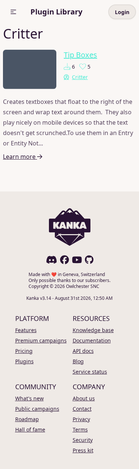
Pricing (24, 350)
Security (83, 439)
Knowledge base (93, 330)
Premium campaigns (41, 340)
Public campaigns (37, 408)
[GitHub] (89, 260)
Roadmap (27, 419)
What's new (29, 398)
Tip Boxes (80, 55)
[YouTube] (77, 260)
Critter (80, 77)
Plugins (24, 361)
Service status (90, 371)
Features (26, 330)
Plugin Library (56, 12)
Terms (80, 429)
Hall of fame (30, 429)
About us (84, 398)
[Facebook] (64, 260)
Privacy (81, 419)
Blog (78, 361)
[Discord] (51, 260)
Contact (82, 408)
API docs (83, 350)
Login (122, 12)
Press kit (83, 450)
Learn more (20, 156)
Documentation (92, 340)
